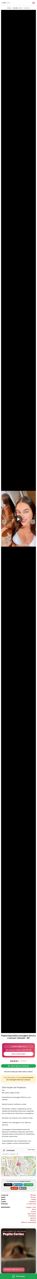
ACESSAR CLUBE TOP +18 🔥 (14, 1269)
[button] (18, 519)
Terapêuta (27, 8)
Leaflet (24, 1175)
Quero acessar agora (19, 1054)
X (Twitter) (8, 1184)
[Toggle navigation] (33, 3)
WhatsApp (20, 1276)
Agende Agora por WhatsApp (20, 1066)
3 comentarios (23, 1061)
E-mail (24, 1188)
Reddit (15, 1188)
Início (9, 8)
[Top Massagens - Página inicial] (8, 3)
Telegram (19, 1184)
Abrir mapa (31, 1149)
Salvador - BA (17, 8)
